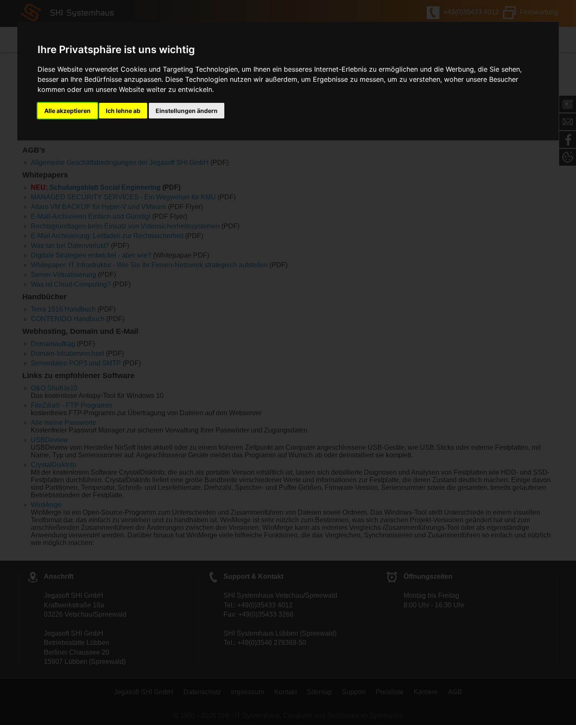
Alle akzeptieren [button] (67, 110)
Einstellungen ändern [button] (187, 110)
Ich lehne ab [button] (123, 110)
